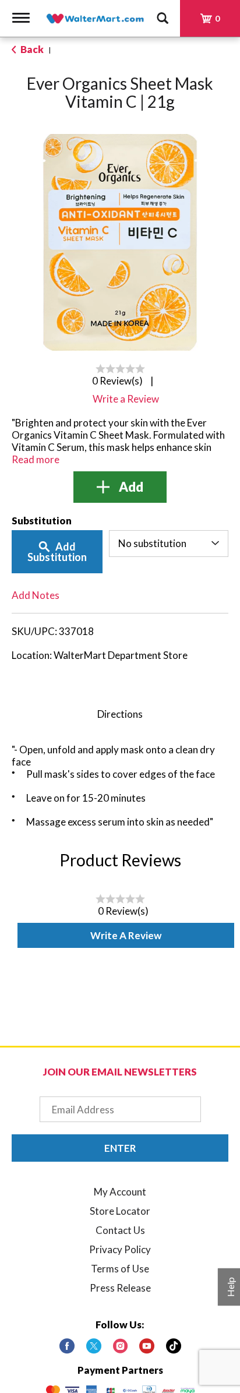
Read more (35, 459)
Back (31, 49)
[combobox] (169, 543)
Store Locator (120, 1211)
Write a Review (125, 935)
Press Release (120, 1288)
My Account (120, 1192)
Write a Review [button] (126, 399)
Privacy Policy (120, 1249)
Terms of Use (120, 1268)
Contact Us (120, 1230)
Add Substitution (57, 551)
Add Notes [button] (35, 595)
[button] (120, 487)
